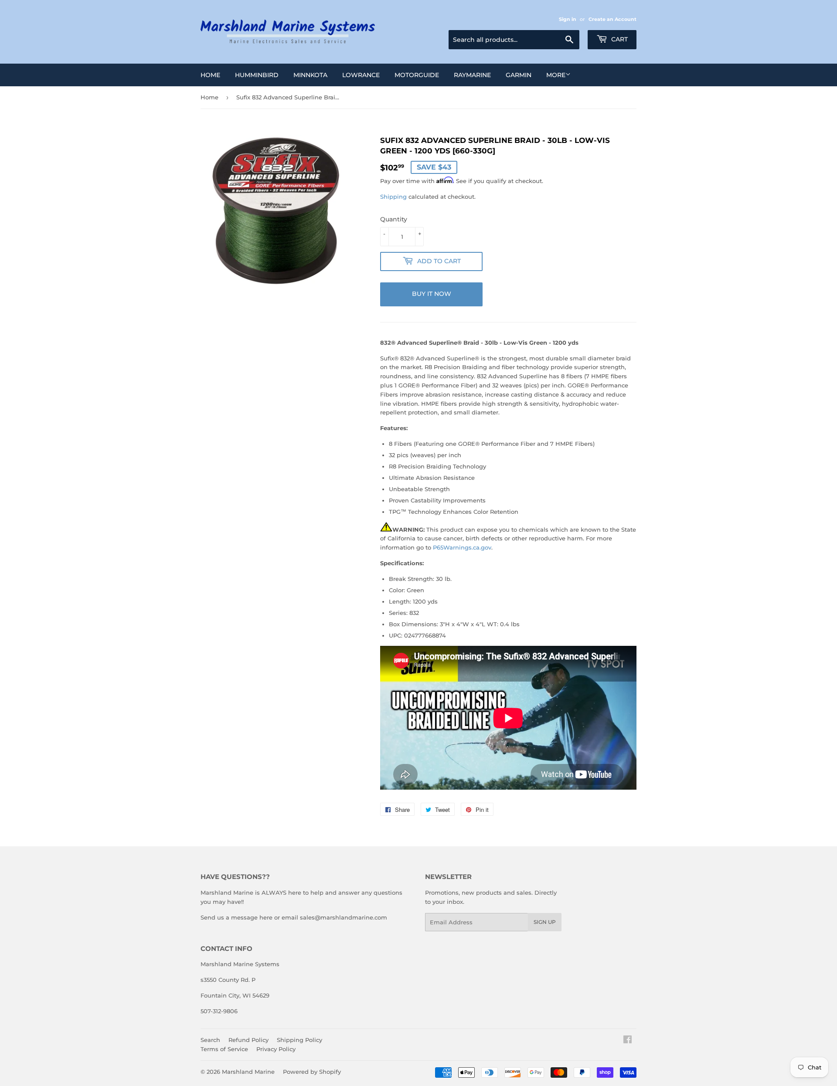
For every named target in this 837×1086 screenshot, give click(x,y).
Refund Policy (248, 1039)
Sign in (567, 19)
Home (210, 75)
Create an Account (612, 19)
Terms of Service (224, 1048)
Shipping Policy (299, 1039)
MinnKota (310, 75)
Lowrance (361, 75)
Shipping (393, 196)
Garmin (518, 75)
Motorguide (417, 75)
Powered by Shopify (312, 1071)
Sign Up (545, 922)
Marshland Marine (248, 1071)
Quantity (393, 219)
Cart (618, 39)
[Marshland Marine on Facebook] (627, 1040)
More (555, 75)
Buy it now (431, 294)
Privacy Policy (276, 1048)
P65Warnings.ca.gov (462, 547)
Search (210, 1039)
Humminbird (257, 75)
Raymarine (472, 75)
